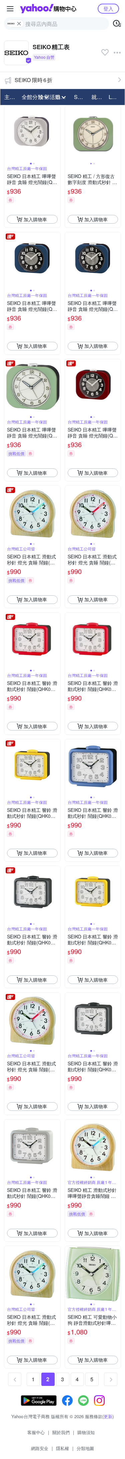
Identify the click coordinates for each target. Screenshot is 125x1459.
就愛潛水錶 (98, 97)
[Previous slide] (8, 133)
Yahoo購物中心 (48, 8)
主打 (9, 97)
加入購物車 (35, 219)
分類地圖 (85, 1448)
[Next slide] (56, 133)
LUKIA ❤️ (115, 97)
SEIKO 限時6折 (33, 80)
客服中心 (36, 1432)
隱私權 (62, 1448)
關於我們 (61, 1432)
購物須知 (86, 1432)
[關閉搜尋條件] (19, 24)
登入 (108, 8)
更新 (108, 1416)
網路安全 (39, 1448)
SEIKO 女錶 (80, 97)
